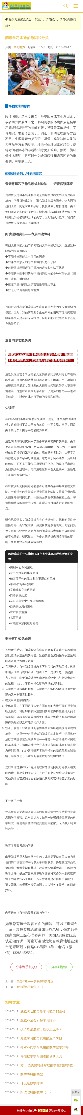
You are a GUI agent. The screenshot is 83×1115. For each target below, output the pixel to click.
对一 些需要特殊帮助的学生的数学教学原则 (51, 1065)
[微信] (76, 1100)
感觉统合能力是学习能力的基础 (42, 1011)
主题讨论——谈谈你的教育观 (35, 981)
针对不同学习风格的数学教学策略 (44, 1047)
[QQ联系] (76, 1109)
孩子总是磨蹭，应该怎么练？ (41, 1029)
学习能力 (19, 47)
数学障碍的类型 (31, 1074)
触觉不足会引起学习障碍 (38, 1020)
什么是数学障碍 (31, 1083)
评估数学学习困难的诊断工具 (41, 1056)
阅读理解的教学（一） (31, 986)
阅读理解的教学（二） (36, 1092)
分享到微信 (59, 967)
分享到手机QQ (26, 967)
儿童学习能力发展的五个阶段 (41, 1038)
